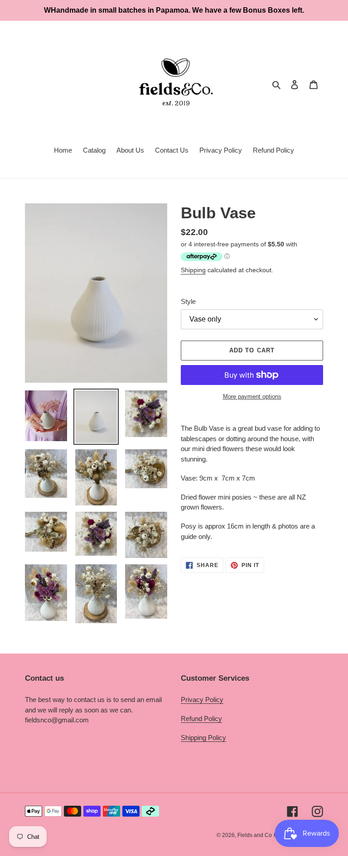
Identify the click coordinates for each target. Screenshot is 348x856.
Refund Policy (201, 718)
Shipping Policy (203, 737)
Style (188, 301)
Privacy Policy (202, 699)
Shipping (193, 270)
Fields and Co (254, 835)
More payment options (252, 396)
